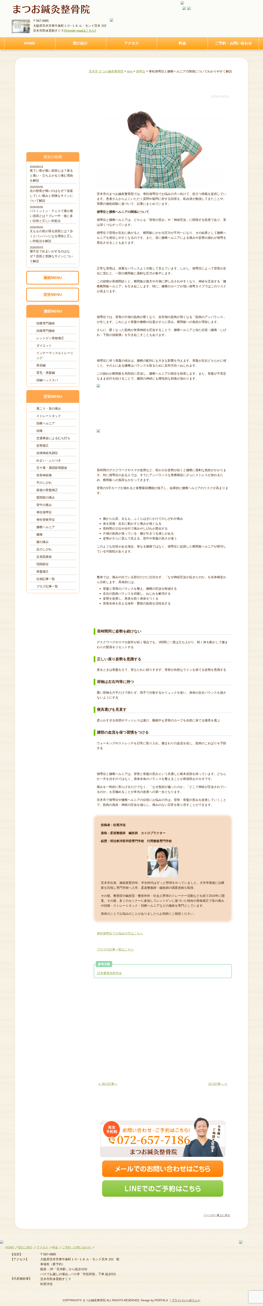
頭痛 (39, 430)
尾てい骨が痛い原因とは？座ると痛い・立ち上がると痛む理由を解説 (51, 175)
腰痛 (39, 534)
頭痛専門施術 (45, 330)
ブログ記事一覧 (47, 586)
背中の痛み (44, 505)
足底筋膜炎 (44, 556)
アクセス (131, 43)
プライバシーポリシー (186, 1300)
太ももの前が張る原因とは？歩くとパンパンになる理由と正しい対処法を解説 (51, 236)
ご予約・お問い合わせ (233, 43)
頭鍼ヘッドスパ (47, 380)
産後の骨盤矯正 (47, 490)
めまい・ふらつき (48, 460)
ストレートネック (48, 416)
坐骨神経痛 (44, 475)
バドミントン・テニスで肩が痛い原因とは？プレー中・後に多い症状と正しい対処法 (51, 216)
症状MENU (53, 294)
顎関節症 (42, 564)
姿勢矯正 (42, 445)
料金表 (52, 109)
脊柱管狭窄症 (45, 519)
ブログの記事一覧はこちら (115, 949)
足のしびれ (44, 549)
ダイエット (44, 345)
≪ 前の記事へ (107, 1084)
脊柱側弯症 (44, 512)
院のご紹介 (25, 1247)
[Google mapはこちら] (79, 30)
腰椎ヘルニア (45, 527)
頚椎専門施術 (45, 323)
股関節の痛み (45, 497)
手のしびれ (44, 482)
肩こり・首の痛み (48, 408)
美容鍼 (41, 365)
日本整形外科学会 (109, 973)
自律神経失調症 (47, 453)
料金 (182, 43)
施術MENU (53, 278)
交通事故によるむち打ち (53, 438)
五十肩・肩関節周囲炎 (51, 468)
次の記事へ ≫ (217, 1084)
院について (52, 125)
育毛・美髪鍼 (45, 372)
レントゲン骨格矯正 (50, 338)
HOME (29, 43)
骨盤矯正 (42, 571)
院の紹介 (80, 43)
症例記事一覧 (45, 579)
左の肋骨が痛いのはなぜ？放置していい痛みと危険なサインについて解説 (51, 195)
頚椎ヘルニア (45, 423)
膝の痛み (42, 542)
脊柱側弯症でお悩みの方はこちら (120, 933)
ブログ (52, 142)
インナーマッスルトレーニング (54, 355)
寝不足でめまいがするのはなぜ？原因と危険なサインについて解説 (51, 256)
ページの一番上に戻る (216, 1215)
